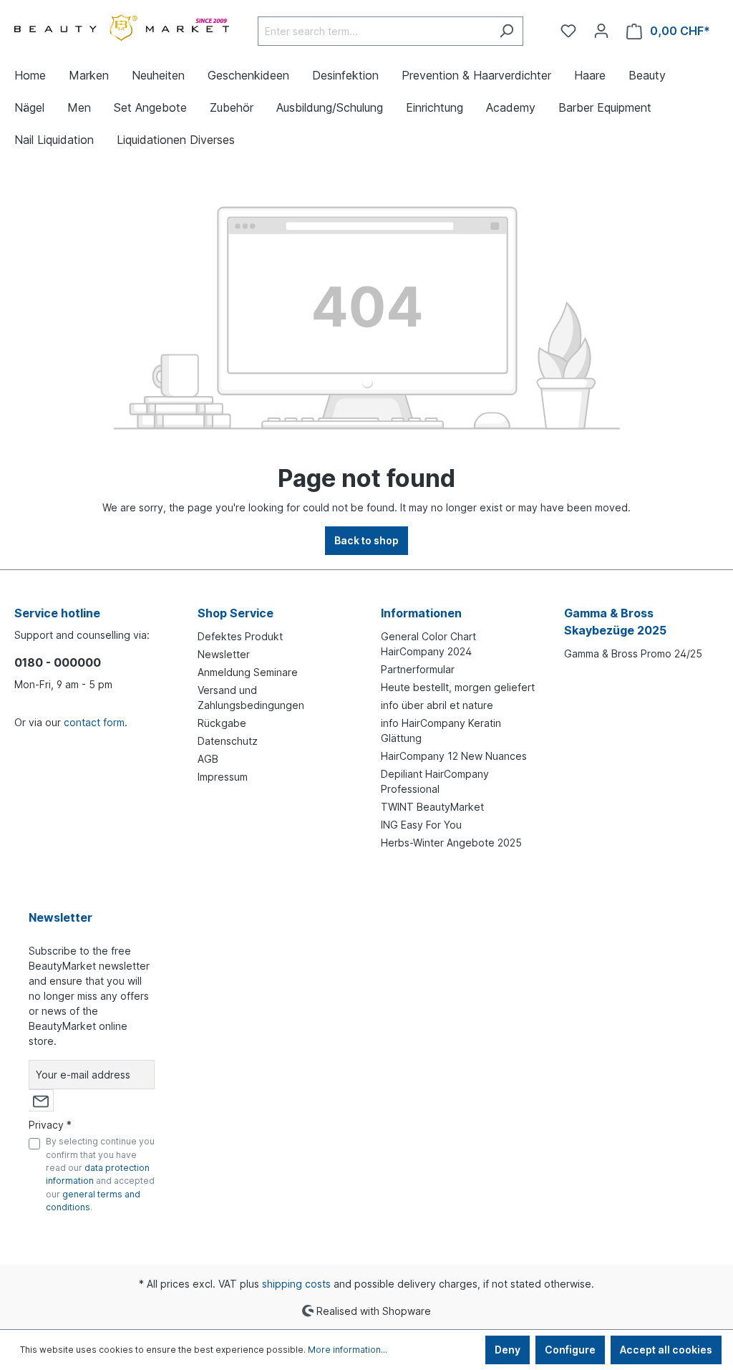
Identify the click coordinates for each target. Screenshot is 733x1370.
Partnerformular (418, 669)
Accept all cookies (666, 1350)
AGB (208, 759)
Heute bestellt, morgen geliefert (458, 687)
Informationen (421, 613)
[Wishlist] (568, 30)
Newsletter (224, 654)
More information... (347, 1349)
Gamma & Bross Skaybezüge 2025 (615, 621)
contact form (94, 722)
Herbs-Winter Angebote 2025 (451, 842)
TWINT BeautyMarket (432, 807)
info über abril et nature (437, 705)
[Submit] (41, 1100)
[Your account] (601, 30)
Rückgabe (222, 723)
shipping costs (296, 1284)
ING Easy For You (421, 825)
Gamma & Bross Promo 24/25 (633, 653)
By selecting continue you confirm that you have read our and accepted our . (100, 1174)
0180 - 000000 (57, 662)
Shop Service (235, 613)
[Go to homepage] (121, 28)
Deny (507, 1350)
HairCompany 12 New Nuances (454, 756)
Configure (570, 1350)
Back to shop (366, 540)
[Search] (506, 31)
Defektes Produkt (240, 636)
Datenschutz (228, 741)
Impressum (223, 777)
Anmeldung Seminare (248, 672)
